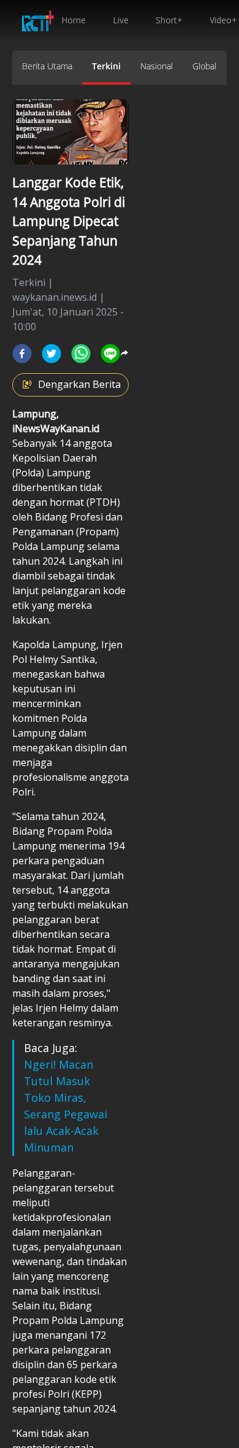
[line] (110, 353)
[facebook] (22, 353)
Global (204, 66)
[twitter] (51, 353)
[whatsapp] (81, 353)
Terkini (106, 66)
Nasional (156, 66)
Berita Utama (47, 66)
